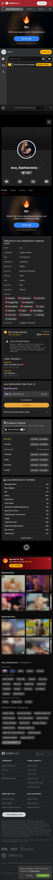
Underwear (26, 315)
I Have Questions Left (14, 814)
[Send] (49, 58)
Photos (42, 9)
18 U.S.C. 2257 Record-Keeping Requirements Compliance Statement (26, 863)
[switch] (23, 429)
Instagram (23, 323)
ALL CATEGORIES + (11, 742)
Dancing (41, 315)
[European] (12, 671)
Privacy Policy (32, 766)
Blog (6, 770)
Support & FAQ (32, 799)
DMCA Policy (32, 774)
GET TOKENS (16, 565)
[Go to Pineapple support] (4, 855)
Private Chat (42, 65)
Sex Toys (11, 315)
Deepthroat (25, 298)
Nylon (24, 311)
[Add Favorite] (3, 52)
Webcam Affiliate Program (11, 807)
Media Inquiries (10, 778)
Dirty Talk (40, 298)
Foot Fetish (12, 306)
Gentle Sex (28, 306)
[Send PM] (46, 181)
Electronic (12, 319)
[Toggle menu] (2, 3)
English (41, 754)
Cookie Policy (34, 871)
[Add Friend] (33, 181)
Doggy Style (13, 302)
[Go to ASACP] (14, 849)
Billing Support (32, 803)
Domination (29, 302)
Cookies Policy (32, 778)
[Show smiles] (43, 58)
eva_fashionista (9, 662)
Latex (41, 306)
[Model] (49, 122)
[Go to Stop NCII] (16, 855)
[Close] (49, 559)
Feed (31, 190)
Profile (4, 190)
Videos (31, 9)
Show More (26, 538)
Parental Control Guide (35, 783)
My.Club (32, 323)
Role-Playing (37, 311)
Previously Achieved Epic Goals (16, 412)
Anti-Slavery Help (33, 787)
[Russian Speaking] (4, 671)
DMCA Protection (33, 807)
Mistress (11, 311)
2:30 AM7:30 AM (38, 439)
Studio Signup (7, 803)
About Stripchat (10, 766)
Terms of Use (32, 770)
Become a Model (8, 799)
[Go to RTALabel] (4, 849)
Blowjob (11, 298)
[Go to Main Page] (15, 3)
